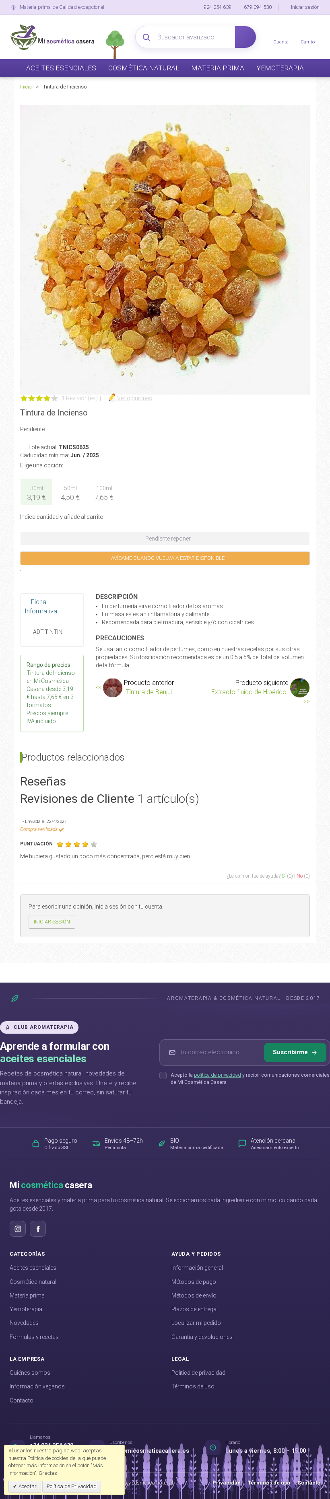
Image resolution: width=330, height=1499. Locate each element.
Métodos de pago (193, 1282)
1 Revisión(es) (80, 398)
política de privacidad (217, 1075)
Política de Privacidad (72, 1486)
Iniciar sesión (305, 7)
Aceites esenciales (33, 1268)
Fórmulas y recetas (34, 1337)
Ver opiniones (134, 398)
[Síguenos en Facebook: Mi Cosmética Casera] (38, 1229)
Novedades (24, 1323)
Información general (197, 1268)
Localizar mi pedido (196, 1323)
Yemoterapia (26, 1309)
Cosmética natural (33, 1282)
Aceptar (27, 1486)
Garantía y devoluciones (202, 1337)
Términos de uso (192, 1386)
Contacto (21, 1400)
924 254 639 (217, 7)
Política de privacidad (198, 1372)
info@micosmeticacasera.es (149, 1451)
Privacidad (226, 1483)
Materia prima (27, 1295)
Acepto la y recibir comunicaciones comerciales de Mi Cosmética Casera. (250, 1079)
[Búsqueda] (245, 37)
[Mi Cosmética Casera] (52, 37)
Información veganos (37, 1386)
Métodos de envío (194, 1295)
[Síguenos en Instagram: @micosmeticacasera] (18, 1229)
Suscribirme (290, 1052)
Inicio (25, 87)
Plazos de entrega (194, 1309)
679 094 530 (258, 7)
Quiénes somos (30, 1372)
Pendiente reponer (167, 538)
